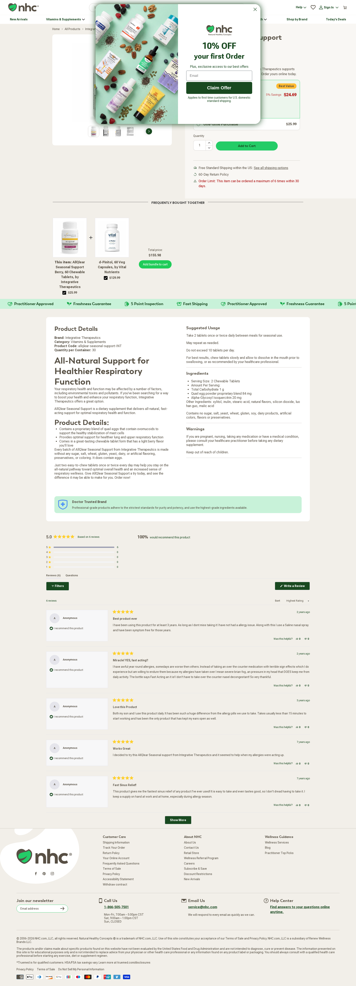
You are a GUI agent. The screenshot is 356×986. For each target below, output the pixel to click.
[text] (178, 201)
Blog (268, 847)
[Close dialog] (255, 9)
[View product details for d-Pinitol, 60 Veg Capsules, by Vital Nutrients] (112, 237)
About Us (190, 842)
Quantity (198, 136)
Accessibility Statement (118, 879)
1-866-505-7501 (116, 907)
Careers (189, 863)
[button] (82, 547)
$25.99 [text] (72, 292)
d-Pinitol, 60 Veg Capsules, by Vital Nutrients (112, 267)
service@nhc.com (202, 907)
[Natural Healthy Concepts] (23, 7)
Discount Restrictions (198, 874)
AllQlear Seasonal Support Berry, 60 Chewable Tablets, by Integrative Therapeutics (70, 274)
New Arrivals (192, 879)
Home (56, 29)
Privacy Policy (111, 874)
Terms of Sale (112, 868)
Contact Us (191, 847)
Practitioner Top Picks (279, 853)
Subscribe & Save (195, 868)
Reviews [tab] (53, 575)
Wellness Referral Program (201, 858)
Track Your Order (114, 847)
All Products (72, 29)
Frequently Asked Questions (121, 863)
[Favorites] (313, 7)
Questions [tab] (72, 575)
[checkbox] (64, 293)
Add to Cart (247, 146)
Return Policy (111, 853)
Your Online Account (116, 858)
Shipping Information (116, 842)
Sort (278, 600)
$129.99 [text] (114, 277)
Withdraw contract (115, 884)
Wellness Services (277, 842)
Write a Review (296, 587)
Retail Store (191, 853)
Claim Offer (219, 87)
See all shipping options (271, 168)
